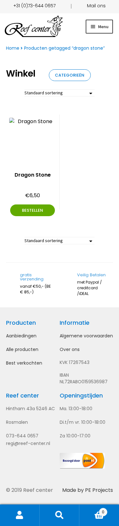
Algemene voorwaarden (86, 336)
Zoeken (59, 515)
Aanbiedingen (21, 336)
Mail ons (96, 6)
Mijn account (20, 515)
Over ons (70, 349)
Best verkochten (24, 363)
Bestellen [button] (32, 210)
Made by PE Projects (87, 490)
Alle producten (22, 349)
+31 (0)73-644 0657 (34, 6)
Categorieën (69, 75)
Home (12, 48)
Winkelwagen (91, 509)
